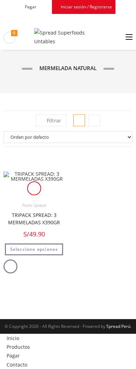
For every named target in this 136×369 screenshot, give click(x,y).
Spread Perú (118, 326)
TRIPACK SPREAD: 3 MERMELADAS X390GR (34, 219)
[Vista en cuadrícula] (79, 120)
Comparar (10, 266)
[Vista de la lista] (94, 120)
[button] (34, 165)
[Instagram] (71, 19)
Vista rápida (34, 188)
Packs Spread (34, 205)
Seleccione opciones (34, 249)
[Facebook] (64, 19)
